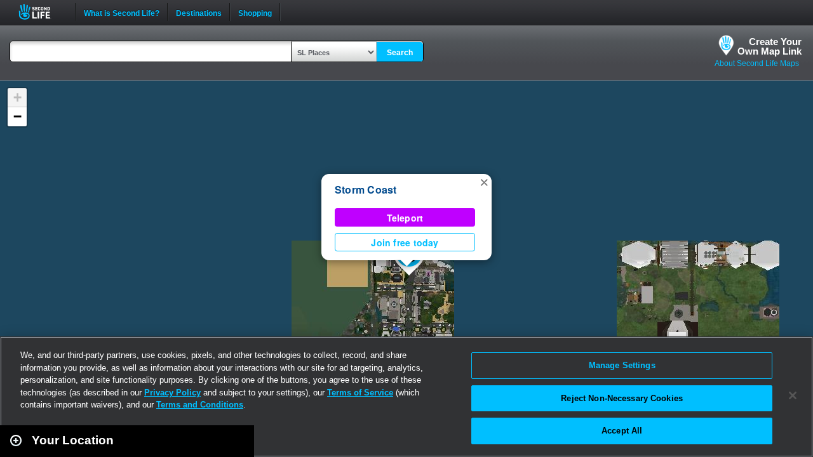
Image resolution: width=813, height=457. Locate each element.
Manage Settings (622, 365)
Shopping (255, 12)
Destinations (199, 12)
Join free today (404, 242)
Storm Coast (366, 189)
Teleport (405, 217)
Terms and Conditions (199, 404)
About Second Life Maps (757, 63)
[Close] (793, 395)
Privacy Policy (172, 392)
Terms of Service (360, 392)
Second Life (41, 11)
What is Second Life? (121, 12)
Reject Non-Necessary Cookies (622, 398)
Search (400, 52)
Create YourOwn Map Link (769, 46)
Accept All (621, 430)
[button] (484, 181)
